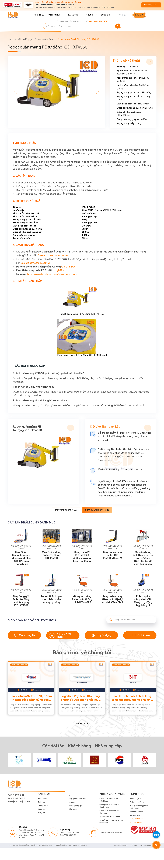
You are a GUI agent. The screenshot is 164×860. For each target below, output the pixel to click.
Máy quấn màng (45, 39)
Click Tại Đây (68, 266)
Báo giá (139, 15)
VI (120, 15)
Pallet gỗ (73, 15)
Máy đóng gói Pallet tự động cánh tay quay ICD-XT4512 (21, 601)
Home (10, 39)
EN (125, 15)
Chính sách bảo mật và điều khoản (108, 799)
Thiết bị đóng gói (75, 806)
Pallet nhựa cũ (135, 798)
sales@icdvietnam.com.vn (111, 832)
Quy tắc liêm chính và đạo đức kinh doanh (111, 821)
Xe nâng (72, 802)
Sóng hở (41, 813)
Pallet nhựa (54, 15)
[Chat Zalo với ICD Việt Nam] (156, 834)
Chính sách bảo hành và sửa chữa (109, 812)
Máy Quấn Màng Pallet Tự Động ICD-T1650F (51, 555)
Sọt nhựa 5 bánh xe (137, 812)
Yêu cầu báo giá (136, 815)
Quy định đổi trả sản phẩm (109, 817)
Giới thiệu (39, 15)
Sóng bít (41, 809)
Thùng (89, 15)
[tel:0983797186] (156, 845)
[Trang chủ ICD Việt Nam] (19, 760)
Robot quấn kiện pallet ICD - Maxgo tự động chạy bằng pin (143, 601)
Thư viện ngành (136, 822)
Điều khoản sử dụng (121, 845)
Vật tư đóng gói (25, 39)
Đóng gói (105, 15)
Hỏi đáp (134, 845)
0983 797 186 (65, 832)
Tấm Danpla (73, 809)
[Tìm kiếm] (117, 26)
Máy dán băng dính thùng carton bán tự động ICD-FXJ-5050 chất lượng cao (142, 558)
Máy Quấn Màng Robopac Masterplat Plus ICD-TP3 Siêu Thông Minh (21, 558)
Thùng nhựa (43, 806)
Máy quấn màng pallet (78, 798)
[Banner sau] (97, 93)
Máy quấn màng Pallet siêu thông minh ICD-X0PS (82, 599)
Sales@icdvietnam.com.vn (53, 255)
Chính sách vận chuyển (148, 845)
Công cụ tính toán (137, 819)
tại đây (60, 270)
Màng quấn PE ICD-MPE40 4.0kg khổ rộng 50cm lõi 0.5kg (82, 557)
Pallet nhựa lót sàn (137, 802)
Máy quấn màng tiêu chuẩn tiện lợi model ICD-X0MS (112, 599)
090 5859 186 (70, 835)
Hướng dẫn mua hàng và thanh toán (109, 806)
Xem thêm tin (82, 723)
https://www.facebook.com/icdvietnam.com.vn (54, 274)
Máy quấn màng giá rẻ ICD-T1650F (139, 807)
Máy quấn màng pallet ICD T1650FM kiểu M (112, 555)
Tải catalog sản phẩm (66, 510)
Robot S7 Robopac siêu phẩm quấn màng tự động (51, 599)
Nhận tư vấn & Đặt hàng (97, 510)
